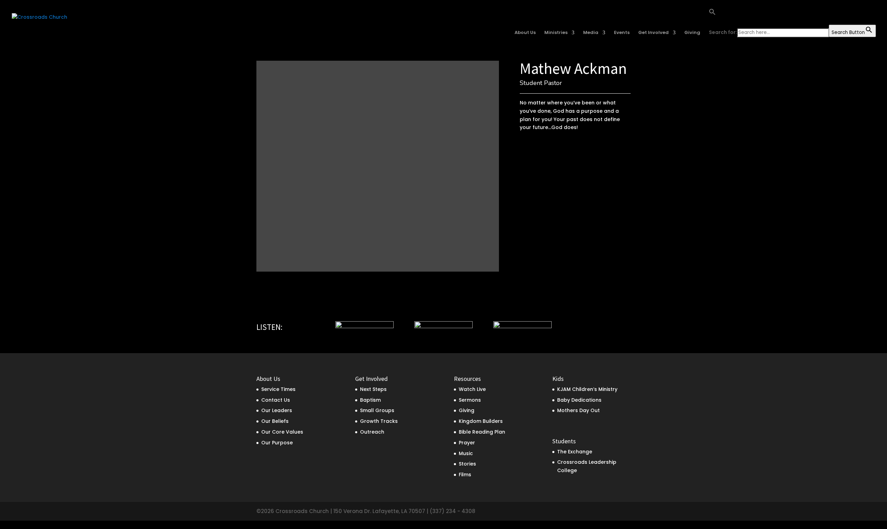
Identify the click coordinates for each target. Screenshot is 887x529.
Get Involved (653, 33)
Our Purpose (277, 442)
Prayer (467, 442)
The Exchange (574, 451)
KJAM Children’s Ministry (587, 389)
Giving (692, 33)
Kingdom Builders (481, 421)
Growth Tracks (379, 421)
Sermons (470, 399)
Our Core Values (282, 431)
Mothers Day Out (578, 410)
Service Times (278, 389)
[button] (792, 16)
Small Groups (377, 410)
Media (590, 33)
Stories (467, 463)
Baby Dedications (579, 399)
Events (622, 33)
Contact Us (275, 399)
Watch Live (472, 389)
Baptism (370, 399)
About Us (525, 33)
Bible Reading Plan (482, 431)
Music (466, 453)
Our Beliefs (275, 421)
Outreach (372, 431)
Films (465, 474)
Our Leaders (276, 410)
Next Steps (373, 389)
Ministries (556, 33)
